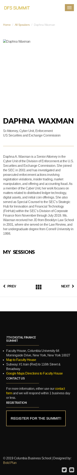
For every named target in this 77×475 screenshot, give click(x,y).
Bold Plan (10, 462)
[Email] (71, 470)
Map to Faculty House (21, 360)
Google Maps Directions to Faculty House (34, 373)
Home (6, 24)
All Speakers (22, 24)
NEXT (65, 286)
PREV (11, 286)
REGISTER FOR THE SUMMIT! (36, 418)
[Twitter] (64, 470)
